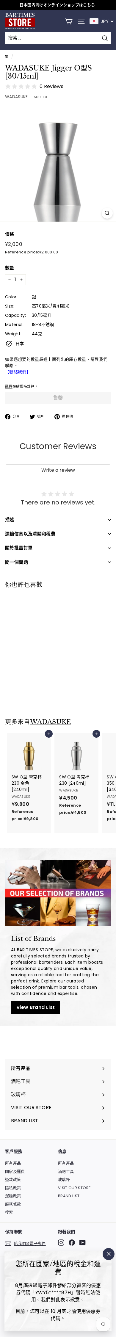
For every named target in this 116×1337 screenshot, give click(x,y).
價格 (9, 234)
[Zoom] (107, 213)
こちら (89, 5)
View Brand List (35, 1007)
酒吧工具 (66, 1171)
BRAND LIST (69, 1196)
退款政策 (13, 1179)
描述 (9, 519)
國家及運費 (15, 1171)
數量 (9, 268)
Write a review (58, 470)
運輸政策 (13, 1196)
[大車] (69, 21)
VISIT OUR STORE (74, 1188)
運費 (8, 386)
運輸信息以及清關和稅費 (30, 534)
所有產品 (13, 1163)
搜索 (9, 1212)
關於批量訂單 (18, 548)
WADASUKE (16, 97)
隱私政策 (13, 1188)
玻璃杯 (64, 1179)
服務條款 (13, 1204)
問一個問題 (16, 562)
